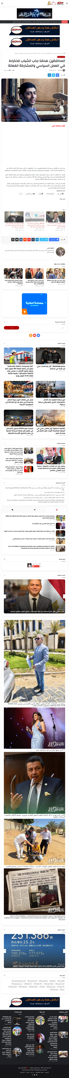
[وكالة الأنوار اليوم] (56, 3)
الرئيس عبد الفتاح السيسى (18, 981)
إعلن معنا (22, 1072)
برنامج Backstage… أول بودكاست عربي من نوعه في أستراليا (51, 367)
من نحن (32, 1072)
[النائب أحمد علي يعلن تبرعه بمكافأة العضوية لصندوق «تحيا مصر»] (55, 273)
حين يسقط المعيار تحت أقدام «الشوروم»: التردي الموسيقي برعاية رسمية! (51, 402)
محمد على (60, 70)
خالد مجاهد (60, 986)
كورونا (42, 986)
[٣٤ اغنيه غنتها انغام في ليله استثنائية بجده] (60, 526)
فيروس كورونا (51, 986)
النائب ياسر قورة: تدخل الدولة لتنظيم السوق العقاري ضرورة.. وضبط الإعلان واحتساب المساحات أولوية (39, 495)
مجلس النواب (23, 986)
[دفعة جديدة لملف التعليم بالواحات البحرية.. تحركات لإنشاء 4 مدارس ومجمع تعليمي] (60, 541)
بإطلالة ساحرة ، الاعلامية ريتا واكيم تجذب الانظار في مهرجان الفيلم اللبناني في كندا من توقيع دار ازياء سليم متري (14, 470)
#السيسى (61, 981)
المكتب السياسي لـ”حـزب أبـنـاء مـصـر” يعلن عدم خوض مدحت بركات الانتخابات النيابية (56, 225)
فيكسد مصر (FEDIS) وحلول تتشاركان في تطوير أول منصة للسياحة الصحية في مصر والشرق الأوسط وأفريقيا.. (19, 431)
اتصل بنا (28, 1072)
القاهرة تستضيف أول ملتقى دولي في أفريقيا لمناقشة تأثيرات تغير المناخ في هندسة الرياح (51, 431)
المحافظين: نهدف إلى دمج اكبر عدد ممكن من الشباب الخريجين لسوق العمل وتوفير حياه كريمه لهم (35, 225)
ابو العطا (52, 981)
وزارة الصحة (54, 989)
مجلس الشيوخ (33, 986)
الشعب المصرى (59, 983)
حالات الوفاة (28, 983)
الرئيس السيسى (32, 981)
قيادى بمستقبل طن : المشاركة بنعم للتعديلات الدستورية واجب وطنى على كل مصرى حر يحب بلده (14, 225)
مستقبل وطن (13, 986)
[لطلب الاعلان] (34, 1002)
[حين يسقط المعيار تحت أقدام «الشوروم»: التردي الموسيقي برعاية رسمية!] (50, 389)
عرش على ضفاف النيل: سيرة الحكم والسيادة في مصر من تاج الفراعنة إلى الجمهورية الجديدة (19, 402)
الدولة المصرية (43, 981)
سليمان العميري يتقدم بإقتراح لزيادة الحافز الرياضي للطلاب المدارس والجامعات (14, 282)
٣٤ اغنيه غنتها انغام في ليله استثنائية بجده (54, 492)
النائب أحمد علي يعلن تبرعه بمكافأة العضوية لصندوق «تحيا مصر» (56, 281)
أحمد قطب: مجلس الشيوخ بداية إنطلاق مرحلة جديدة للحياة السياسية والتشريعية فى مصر (35, 282)
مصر (62, 989)
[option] (34, 596)
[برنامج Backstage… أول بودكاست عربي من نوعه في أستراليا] (50, 355)
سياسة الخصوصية (40, 1072)
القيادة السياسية (48, 983)
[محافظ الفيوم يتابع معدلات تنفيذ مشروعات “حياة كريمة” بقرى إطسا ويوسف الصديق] (28, 461)
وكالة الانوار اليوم (22, 1067)
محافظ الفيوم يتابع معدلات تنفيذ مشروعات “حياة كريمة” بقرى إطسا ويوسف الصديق (14, 460)
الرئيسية (62, 53)
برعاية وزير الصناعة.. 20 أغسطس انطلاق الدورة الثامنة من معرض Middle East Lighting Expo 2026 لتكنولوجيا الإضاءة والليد (30, 517)
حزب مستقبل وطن (17, 983)
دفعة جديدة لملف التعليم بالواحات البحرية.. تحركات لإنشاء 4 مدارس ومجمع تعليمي (43, 497)
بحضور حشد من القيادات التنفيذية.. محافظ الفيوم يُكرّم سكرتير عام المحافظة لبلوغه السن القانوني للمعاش (51, 468)
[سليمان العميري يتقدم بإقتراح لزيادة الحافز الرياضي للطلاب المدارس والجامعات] (13, 273)
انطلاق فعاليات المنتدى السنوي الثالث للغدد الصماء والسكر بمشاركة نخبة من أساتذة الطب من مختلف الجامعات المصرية (35, 965)
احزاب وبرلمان (55, 53)
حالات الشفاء (38, 983)
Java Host (31, 1070)
